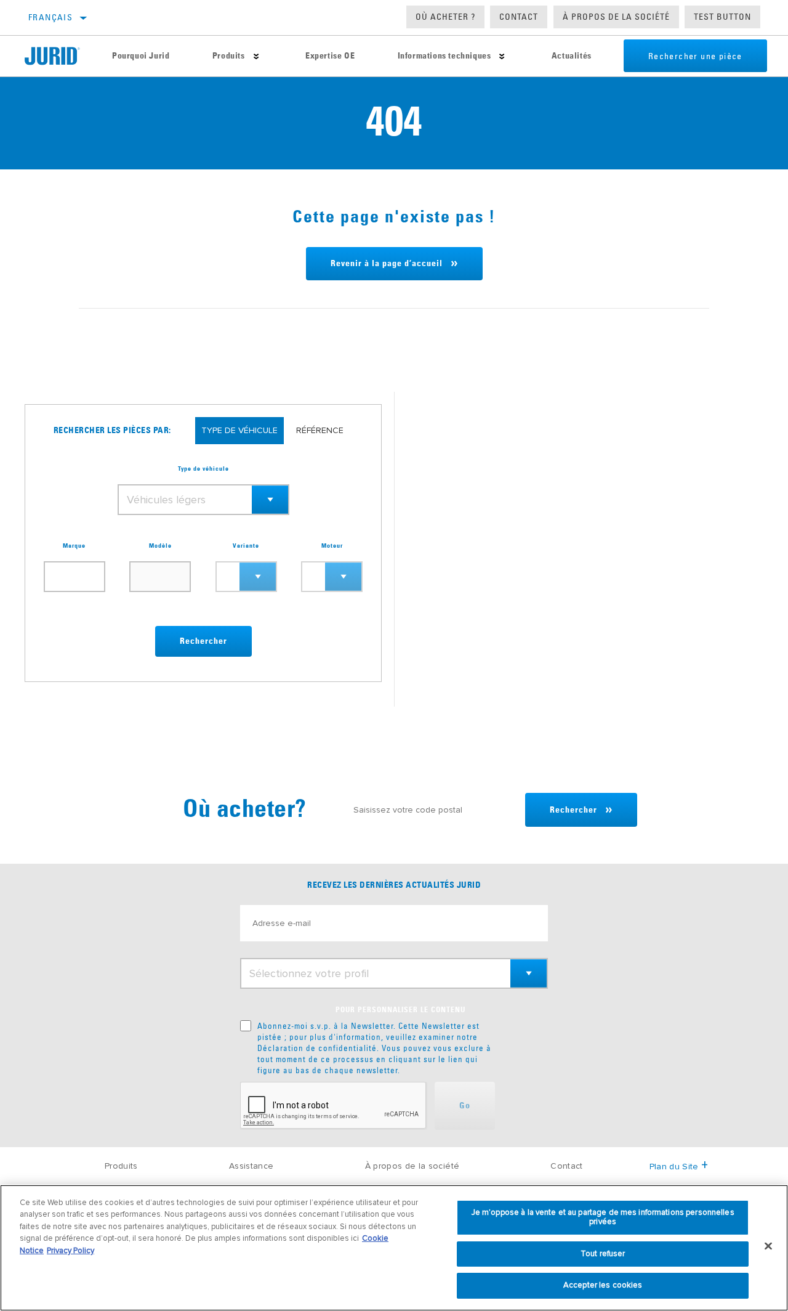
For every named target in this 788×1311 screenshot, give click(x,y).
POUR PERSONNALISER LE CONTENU (400, 1010)
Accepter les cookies (603, 1285)
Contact (518, 16)
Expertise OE (330, 56)
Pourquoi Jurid (140, 56)
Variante (246, 546)
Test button (722, 16)
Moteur (332, 546)
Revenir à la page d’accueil (387, 263)
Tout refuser (603, 1254)
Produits (228, 56)
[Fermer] (768, 1246)
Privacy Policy (70, 1251)
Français (50, 17)
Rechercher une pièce (695, 56)
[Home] (57, 56)
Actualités (572, 56)
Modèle (160, 546)
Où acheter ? (445, 16)
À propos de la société (616, 16)
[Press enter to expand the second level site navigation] (256, 56)
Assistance (251, 1166)
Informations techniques (444, 56)
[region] (394, 1248)
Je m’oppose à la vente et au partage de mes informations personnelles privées (603, 1217)
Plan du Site (674, 1166)
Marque (74, 546)
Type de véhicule (203, 469)
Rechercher (203, 641)
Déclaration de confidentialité (317, 1048)
